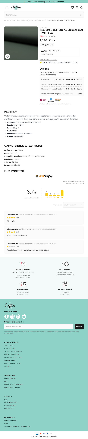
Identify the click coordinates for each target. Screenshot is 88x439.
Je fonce (60, 2)
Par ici (75, 62)
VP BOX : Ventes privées (13, 351)
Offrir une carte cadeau (13, 363)
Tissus (13, 20)
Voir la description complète (48, 60)
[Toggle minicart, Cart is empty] (81, 7)
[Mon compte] (77, 7)
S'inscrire (79, 326)
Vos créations (9, 345)
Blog (5, 399)
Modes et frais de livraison (13, 384)
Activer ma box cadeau (13, 357)
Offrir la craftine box (11, 354)
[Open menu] (6, 7)
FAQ (5, 381)
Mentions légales (10, 420)
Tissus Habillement (22, 20)
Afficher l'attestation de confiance (73, 181)
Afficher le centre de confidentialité (17, 426)
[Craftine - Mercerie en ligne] (16, 7)
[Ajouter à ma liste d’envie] (7, 56)
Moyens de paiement (12, 387)
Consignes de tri (10, 405)
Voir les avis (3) (50, 36)
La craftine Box (9, 348)
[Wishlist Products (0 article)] (72, 7)
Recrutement (9, 408)
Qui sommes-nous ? (11, 402)
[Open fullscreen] (21, 43)
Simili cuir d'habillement (37, 20)
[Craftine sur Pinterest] (18, 316)
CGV (6, 423)
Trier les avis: (58, 205)
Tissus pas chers (9, 360)
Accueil (6, 20)
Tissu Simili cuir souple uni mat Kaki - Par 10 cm (60, 20)
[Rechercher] (80, 15)
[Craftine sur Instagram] (12, 316)
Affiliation (7, 366)
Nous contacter (10, 378)
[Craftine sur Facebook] (6, 316)
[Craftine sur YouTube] (24, 316)
